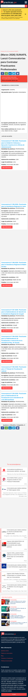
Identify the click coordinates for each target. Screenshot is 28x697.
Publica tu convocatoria (6, 653)
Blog (2, 655)
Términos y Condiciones (7, 658)
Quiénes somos (5, 650)
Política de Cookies (6, 691)
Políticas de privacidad (6, 660)
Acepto (14, 694)
